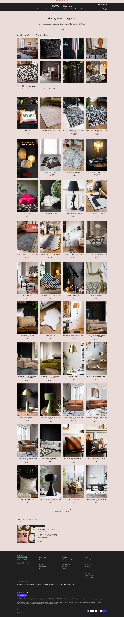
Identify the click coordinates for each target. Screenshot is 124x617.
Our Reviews (87, 566)
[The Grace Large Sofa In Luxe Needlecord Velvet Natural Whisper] (96, 317)
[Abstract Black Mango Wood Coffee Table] (96, 481)
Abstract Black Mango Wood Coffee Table (96, 499)
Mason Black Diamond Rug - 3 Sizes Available (27, 254)
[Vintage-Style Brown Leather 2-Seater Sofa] (73, 399)
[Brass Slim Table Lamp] (73, 358)
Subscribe (99, 588)
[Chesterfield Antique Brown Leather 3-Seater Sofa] (96, 399)
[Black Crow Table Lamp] (73, 278)
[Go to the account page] (103, 9)
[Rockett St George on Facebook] (98, 4)
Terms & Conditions (89, 575)
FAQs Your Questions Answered (68, 559)
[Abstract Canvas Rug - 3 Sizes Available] (96, 196)
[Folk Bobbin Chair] (27, 278)
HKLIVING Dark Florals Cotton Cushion (96, 458)
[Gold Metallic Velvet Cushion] (27, 481)
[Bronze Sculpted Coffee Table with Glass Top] (96, 237)
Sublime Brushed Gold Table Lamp (27, 417)
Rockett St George (26, 611)
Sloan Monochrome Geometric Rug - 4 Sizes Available (73, 131)
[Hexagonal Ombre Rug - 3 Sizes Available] (50, 237)
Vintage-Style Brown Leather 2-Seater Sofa (73, 417)
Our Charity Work (88, 564)
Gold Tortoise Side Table (73, 499)
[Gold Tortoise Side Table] (73, 481)
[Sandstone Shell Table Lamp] (50, 196)
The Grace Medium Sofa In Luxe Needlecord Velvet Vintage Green (50, 377)
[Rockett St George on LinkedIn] (101, 4)
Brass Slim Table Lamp (73, 376)
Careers (86, 562)
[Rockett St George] (62, 6)
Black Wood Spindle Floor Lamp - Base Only (73, 335)
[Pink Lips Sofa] (27, 196)
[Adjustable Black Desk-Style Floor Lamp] (73, 237)
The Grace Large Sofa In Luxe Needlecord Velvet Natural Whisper (96, 336)
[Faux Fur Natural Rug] (50, 317)
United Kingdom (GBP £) (22, 609)
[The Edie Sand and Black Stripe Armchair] (50, 278)
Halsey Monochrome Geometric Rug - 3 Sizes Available (96, 131)
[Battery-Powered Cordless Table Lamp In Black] (50, 481)
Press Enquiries (65, 562)
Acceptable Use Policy (89, 577)
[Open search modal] (17, 9)
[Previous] (44, 1)
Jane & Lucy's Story (88, 559)
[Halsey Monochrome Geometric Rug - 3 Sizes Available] (96, 113)
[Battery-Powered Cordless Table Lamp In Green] (50, 399)
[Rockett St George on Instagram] (99, 4)
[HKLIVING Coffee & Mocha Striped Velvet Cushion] (73, 440)
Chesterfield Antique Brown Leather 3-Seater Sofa (96, 418)
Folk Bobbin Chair (27, 295)
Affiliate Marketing (66, 568)
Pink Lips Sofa (27, 213)
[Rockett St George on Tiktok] (105, 4)
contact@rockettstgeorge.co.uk (23, 563)
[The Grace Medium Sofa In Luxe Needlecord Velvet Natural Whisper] (27, 358)
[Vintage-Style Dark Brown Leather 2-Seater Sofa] (27, 440)
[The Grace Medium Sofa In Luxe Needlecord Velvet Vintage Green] (50, 358)
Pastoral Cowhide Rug (50, 172)
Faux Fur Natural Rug (50, 335)
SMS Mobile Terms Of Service (91, 571)
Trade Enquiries (65, 566)
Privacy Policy (87, 568)
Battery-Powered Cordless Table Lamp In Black (50, 499)
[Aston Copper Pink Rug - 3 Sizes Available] (50, 113)
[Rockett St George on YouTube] (106, 4)
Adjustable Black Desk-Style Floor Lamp (73, 254)
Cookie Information (88, 573)
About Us (86, 557)
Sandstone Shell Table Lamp (50, 213)
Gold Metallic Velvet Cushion (27, 499)
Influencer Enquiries (66, 564)
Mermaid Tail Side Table (96, 295)
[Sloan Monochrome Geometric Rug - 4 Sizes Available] (73, 113)
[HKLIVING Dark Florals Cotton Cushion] (96, 440)
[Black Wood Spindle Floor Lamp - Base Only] (73, 317)
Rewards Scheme (42, 566)
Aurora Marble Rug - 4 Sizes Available (73, 172)
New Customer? (42, 559)
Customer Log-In (42, 557)
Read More (62, 29)
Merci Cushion (27, 130)
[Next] (79, 1)
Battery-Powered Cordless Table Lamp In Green (50, 418)
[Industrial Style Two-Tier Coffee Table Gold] (96, 358)
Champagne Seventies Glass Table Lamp (96, 172)
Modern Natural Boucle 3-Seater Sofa (50, 458)
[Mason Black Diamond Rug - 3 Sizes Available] (27, 237)
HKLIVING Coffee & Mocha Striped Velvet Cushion (73, 459)
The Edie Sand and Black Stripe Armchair (50, 295)
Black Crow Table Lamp (73, 295)
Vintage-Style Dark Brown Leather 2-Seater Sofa (27, 459)
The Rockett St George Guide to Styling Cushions (46, 530)
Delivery (41, 564)
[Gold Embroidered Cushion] (27, 317)
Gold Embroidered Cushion (27, 335)
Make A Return (42, 562)
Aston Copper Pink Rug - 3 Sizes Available (50, 130)
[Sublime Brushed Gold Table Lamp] (27, 399)
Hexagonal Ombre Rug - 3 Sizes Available (50, 254)
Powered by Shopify (20, 612)
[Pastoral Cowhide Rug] (50, 155)
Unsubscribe (64, 571)
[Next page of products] (70, 509)
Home (18, 13)
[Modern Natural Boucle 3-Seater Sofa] (50, 440)
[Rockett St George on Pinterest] (103, 4)
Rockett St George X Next (44, 571)
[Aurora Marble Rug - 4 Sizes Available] (73, 155)
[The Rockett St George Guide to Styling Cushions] (31, 534)
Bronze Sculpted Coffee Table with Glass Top (96, 254)
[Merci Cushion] (27, 113)
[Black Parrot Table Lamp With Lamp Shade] (73, 196)
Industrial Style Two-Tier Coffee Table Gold (96, 376)
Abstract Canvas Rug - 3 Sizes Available (96, 213)
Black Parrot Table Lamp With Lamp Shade (73, 213)
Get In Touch (64, 557)
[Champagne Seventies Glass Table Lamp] (96, 155)
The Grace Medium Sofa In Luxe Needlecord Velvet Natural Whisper (27, 377)
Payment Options (43, 568)
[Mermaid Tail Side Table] (96, 278)
